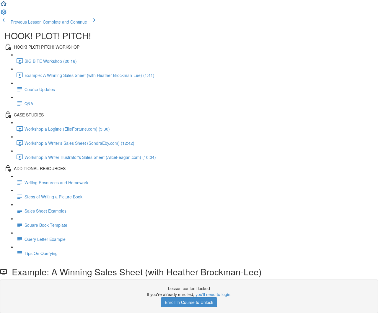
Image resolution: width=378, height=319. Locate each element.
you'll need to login (212, 294)
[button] (3, 5)
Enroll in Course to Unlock (189, 302)
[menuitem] (3, 14)
